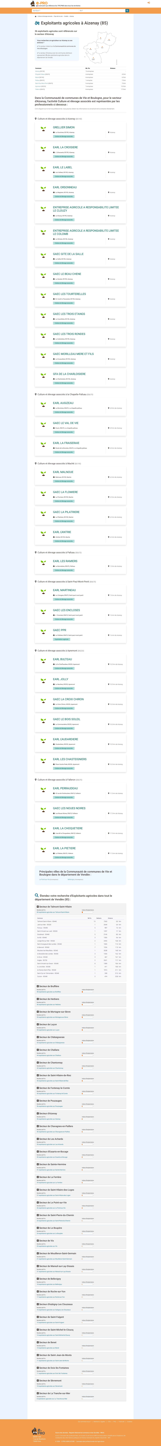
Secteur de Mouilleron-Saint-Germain (57, 1253)
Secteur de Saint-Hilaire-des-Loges (56, 1190)
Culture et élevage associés (45, 16)
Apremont (38, 86)
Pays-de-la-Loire (58, 16)
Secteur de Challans (49, 1050)
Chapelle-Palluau (40, 74)
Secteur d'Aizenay (48, 1113)
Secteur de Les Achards (51, 1139)
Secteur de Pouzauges (50, 1100)
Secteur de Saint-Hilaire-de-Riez (55, 1075)
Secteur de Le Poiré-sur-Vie (53, 1202)
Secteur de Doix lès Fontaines (54, 1368)
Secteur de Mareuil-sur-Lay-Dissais (56, 1266)
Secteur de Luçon (48, 1024)
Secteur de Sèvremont (50, 1380)
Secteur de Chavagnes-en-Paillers (56, 1126)
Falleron (37, 89)
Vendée (66, 16)
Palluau (37, 80)
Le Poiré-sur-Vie (44, 879)
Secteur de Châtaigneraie (51, 1037)
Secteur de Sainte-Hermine (52, 1164)
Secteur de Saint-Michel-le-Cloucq (56, 1329)
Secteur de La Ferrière (50, 1177)
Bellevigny (71, 879)
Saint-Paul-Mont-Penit (41, 83)
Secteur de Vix (46, 1240)
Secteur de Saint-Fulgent (51, 1317)
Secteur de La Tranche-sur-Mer (54, 1393)
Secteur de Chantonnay (51, 1062)
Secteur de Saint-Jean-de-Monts (55, 1355)
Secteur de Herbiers (49, 999)
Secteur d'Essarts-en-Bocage (53, 1151)
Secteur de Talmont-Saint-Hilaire (55, 906)
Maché (37, 77)
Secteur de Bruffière (49, 986)
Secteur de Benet (47, 1342)
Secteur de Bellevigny (50, 1279)
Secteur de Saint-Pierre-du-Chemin (56, 1215)
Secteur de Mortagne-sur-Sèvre (55, 1011)
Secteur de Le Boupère (50, 1228)
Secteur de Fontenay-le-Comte (54, 1088)
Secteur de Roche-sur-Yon (52, 1291)
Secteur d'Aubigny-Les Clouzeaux (56, 1304)
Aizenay (37, 71)
